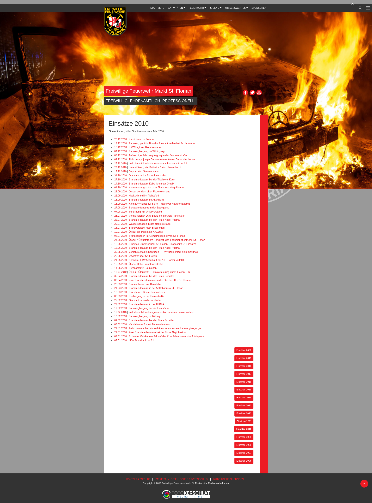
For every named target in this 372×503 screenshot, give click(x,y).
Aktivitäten (175, 8)
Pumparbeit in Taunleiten (143, 267)
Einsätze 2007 (243, 453)
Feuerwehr (196, 8)
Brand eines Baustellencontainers (147, 292)
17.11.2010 (120, 171)
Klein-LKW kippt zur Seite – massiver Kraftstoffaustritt (159, 203)
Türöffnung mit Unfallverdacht (145, 211)
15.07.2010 (120, 227)
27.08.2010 (120, 207)
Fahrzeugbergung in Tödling (144, 316)
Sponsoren (258, 8)
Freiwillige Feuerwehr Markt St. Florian (148, 91)
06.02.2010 (120, 324)
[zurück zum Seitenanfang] (352, 4)
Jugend (214, 8)
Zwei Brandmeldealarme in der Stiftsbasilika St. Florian (159, 280)
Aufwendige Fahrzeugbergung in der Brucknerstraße (158, 155)
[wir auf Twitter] (252, 94)
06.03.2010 (120, 296)
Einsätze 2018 (243, 366)
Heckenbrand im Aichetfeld (144, 195)
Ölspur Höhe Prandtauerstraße (146, 264)
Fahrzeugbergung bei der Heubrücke (149, 308)
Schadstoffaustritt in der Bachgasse (149, 207)
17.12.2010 (120, 143)
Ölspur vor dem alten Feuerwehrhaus (149, 191)
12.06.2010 (120, 244)
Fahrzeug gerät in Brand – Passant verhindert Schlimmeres (162, 143)
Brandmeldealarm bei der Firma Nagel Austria (154, 219)
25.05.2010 (120, 255)
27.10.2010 (120, 179)
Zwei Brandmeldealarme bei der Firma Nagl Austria (157, 332)
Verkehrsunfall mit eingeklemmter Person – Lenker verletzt (161, 312)
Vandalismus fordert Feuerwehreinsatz (150, 324)
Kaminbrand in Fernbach (142, 139)
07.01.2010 (120, 336)
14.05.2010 (120, 267)
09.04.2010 (120, 280)
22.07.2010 (120, 219)
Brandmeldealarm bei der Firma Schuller (151, 276)
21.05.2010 (120, 260)
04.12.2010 (120, 151)
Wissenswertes (235, 8)
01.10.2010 (120, 187)
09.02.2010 (120, 320)
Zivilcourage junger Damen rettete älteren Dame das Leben (162, 159)
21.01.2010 (120, 328)
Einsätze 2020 (243, 350)
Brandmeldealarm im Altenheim (146, 199)
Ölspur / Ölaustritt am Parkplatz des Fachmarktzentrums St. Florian (167, 239)
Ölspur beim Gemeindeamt (144, 171)
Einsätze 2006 (243, 460)
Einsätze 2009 (243, 437)
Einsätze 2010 (243, 429)
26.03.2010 (120, 284)
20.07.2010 (120, 223)
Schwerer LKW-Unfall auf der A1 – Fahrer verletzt (156, 260)
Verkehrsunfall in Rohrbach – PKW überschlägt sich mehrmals (164, 251)
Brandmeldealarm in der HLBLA (146, 304)
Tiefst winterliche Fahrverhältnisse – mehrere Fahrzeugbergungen (165, 328)
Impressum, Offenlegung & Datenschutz (181, 479)
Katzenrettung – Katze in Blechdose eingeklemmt (156, 187)
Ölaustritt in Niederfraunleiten (145, 300)
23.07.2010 (120, 215)
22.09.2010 (120, 191)
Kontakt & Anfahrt (138, 479)
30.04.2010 (120, 276)
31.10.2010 (120, 175)
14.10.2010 (120, 183)
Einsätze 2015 (243, 389)
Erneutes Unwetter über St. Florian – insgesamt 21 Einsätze (162, 244)
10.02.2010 (120, 316)
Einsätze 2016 (243, 382)
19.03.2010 (120, 292)
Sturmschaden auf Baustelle (145, 284)
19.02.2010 (120, 308)
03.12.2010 (120, 155)
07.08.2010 (120, 211)
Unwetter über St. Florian (143, 255)
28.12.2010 (120, 139)
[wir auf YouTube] (259, 94)
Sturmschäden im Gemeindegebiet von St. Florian (157, 235)
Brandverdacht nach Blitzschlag (146, 227)
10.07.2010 (120, 231)
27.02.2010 (120, 300)
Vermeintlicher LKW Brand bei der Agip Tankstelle (156, 215)
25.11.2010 (120, 163)
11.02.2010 (120, 312)
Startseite (157, 8)
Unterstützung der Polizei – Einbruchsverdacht (155, 167)
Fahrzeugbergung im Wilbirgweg (146, 151)
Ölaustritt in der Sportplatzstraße (147, 175)
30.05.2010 (120, 251)
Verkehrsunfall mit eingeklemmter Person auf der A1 (158, 163)
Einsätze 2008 (243, 445)
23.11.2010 (120, 167)
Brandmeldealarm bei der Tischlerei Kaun (152, 179)
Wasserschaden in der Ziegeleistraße (149, 223)
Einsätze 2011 (244, 421)
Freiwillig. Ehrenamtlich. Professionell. (150, 101)
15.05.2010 (120, 264)
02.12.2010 (120, 159)
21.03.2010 (120, 288)
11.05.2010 (120, 272)
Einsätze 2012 (243, 413)
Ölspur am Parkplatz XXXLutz (146, 231)
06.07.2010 (120, 235)
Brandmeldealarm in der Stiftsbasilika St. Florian (156, 288)
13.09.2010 (120, 203)
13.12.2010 (120, 147)
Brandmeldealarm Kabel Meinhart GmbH (151, 183)
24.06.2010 (120, 239)
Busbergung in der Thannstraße (146, 296)
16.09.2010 (120, 199)
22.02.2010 (120, 304)
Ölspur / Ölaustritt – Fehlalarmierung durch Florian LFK (159, 272)
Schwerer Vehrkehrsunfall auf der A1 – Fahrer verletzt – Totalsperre (166, 336)
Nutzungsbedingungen (228, 479)
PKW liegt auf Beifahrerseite (145, 147)
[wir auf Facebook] (245, 94)
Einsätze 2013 (243, 405)
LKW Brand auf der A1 (141, 340)
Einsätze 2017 (243, 374)
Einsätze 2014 (243, 397)
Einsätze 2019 (243, 358)
